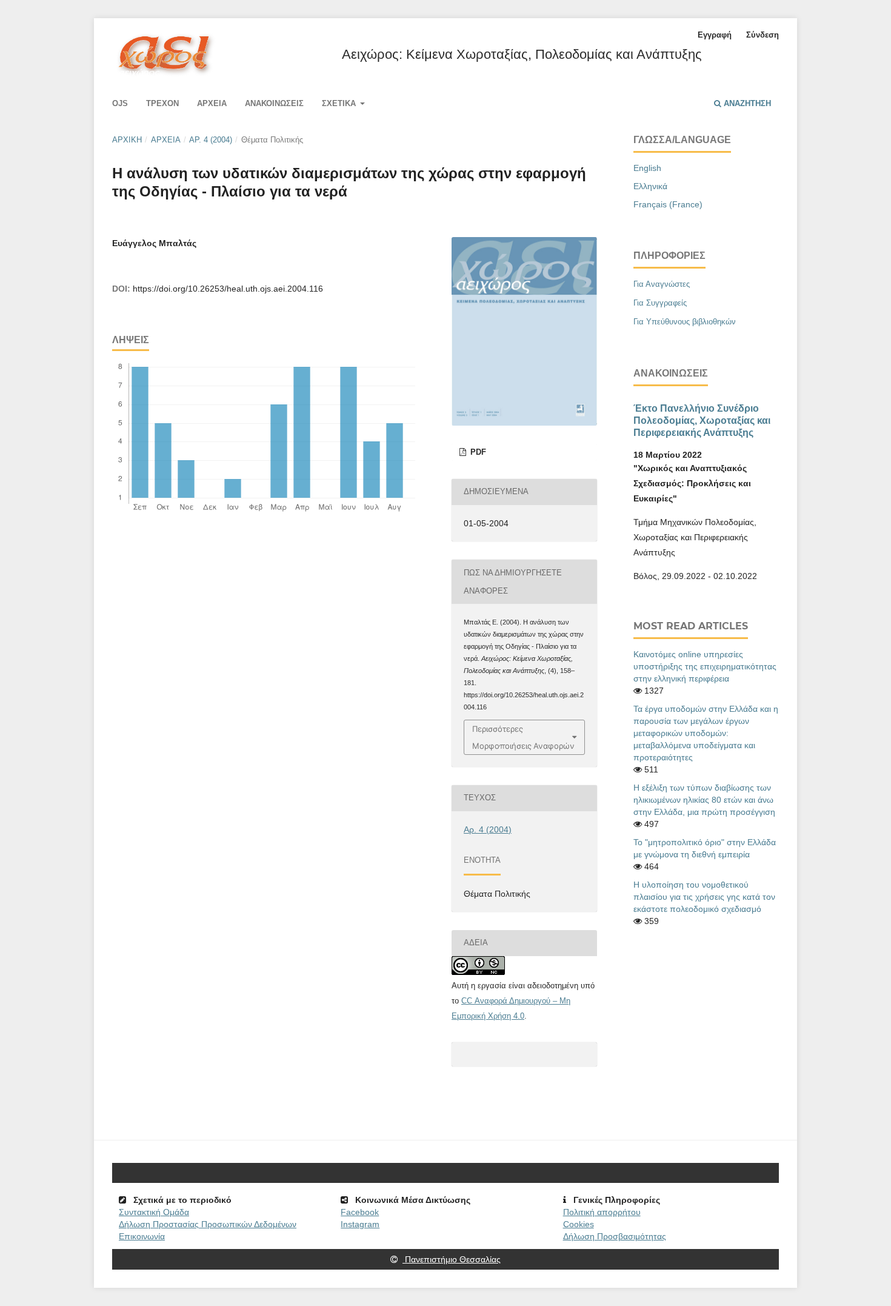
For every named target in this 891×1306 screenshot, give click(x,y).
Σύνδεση (762, 34)
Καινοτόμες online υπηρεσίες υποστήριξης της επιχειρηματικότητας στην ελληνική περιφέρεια (704, 666)
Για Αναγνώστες (661, 284)
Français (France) (667, 204)
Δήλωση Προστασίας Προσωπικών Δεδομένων (207, 1224)
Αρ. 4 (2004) (210, 139)
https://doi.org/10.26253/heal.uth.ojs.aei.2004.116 (228, 288)
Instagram (360, 1224)
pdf (477, 452)
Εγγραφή (715, 34)
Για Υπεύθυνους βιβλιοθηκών (684, 321)
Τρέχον (162, 103)
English (647, 168)
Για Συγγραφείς (660, 302)
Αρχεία (212, 103)
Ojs (120, 103)
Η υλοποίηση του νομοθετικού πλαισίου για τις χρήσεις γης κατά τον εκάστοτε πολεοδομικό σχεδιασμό (704, 897)
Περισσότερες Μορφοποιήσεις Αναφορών (523, 737)
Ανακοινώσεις (274, 103)
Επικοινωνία (142, 1236)
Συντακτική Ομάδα (154, 1212)
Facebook (360, 1212)
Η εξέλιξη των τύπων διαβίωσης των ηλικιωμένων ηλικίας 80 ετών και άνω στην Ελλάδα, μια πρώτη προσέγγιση (704, 800)
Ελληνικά (650, 186)
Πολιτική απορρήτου (602, 1212)
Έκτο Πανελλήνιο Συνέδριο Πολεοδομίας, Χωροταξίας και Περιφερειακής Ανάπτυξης (701, 420)
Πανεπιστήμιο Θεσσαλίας (451, 1259)
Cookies (578, 1224)
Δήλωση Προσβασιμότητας (614, 1236)
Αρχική (127, 139)
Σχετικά (340, 103)
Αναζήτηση (746, 103)
